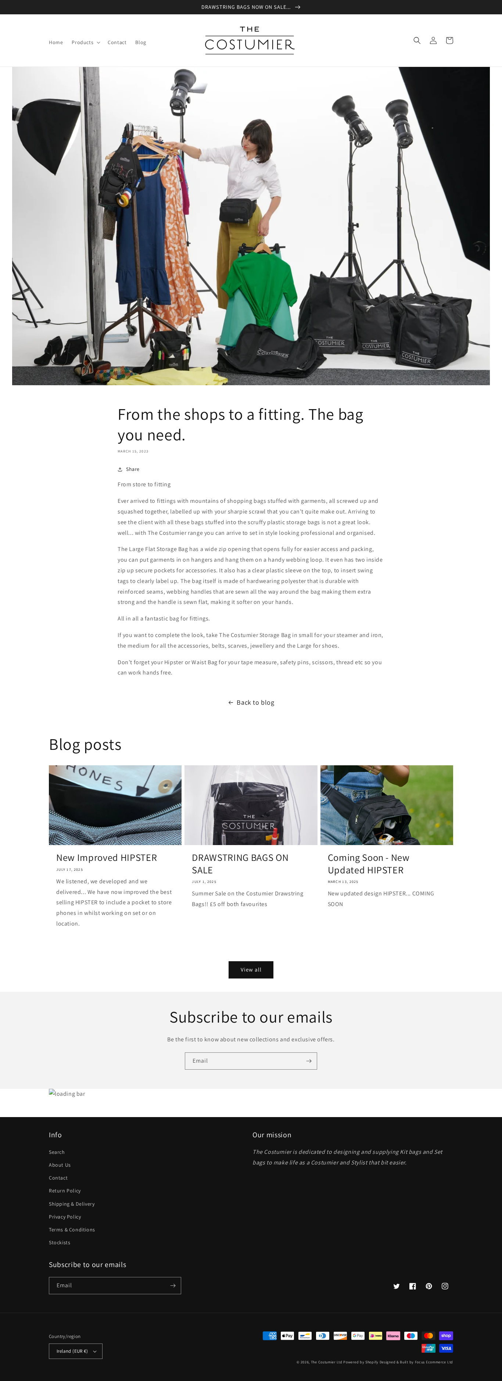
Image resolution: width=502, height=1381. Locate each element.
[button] (85, 42)
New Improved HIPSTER (106, 857)
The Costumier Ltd (327, 1362)
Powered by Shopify (361, 1362)
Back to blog (255, 702)
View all (251, 969)
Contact (58, 1177)
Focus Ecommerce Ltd (434, 1362)
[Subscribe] (309, 1061)
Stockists (59, 1242)
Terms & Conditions (72, 1229)
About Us (60, 1165)
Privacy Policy (65, 1216)
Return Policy (65, 1190)
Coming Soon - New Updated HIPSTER (369, 863)
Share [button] (133, 469)
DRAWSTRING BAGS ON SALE (240, 863)
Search (57, 1152)
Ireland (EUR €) (72, 1351)
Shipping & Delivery (71, 1204)
